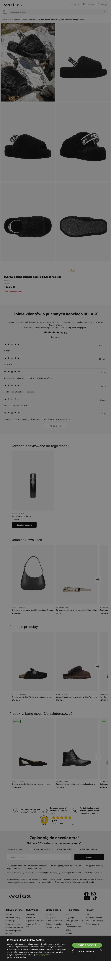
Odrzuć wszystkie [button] (87, 951)
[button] (38, 957)
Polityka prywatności (44, 955)
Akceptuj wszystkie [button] (87, 945)
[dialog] (55, 480)
